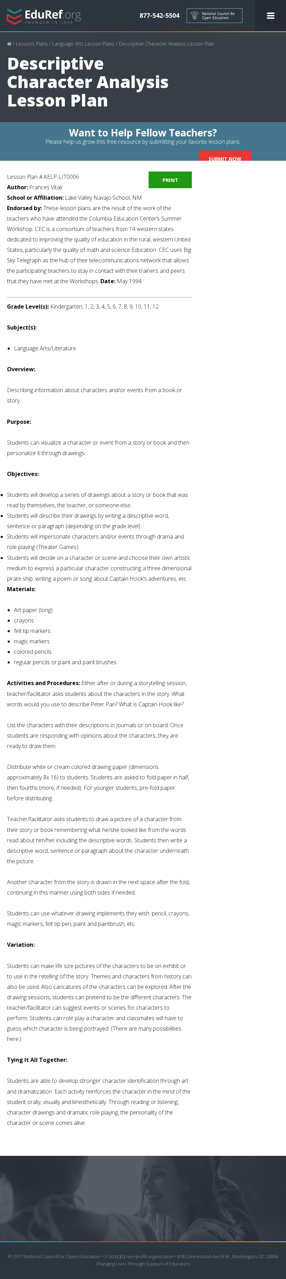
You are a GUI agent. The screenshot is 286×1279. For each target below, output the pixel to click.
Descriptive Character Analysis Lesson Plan (166, 43)
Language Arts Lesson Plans (83, 43)
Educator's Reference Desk (44, 16)
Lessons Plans (32, 43)
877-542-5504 (159, 15)
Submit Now (225, 159)
